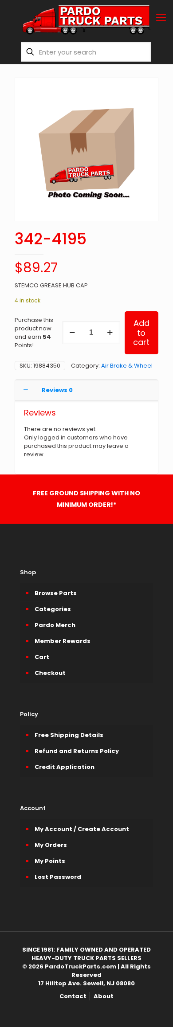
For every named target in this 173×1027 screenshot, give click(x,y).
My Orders (51, 845)
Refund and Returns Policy (77, 751)
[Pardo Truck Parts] (86, 19)
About (104, 996)
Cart (42, 657)
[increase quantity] (110, 332)
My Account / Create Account (82, 829)
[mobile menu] (161, 17)
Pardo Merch (55, 625)
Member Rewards (62, 641)
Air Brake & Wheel (127, 365)
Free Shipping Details (69, 735)
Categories (53, 609)
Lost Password (58, 877)
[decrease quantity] (72, 332)
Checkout (50, 673)
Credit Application (64, 767)
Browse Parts (56, 593)
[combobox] (86, 52)
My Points (50, 861)
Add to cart (141, 333)
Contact (72, 996)
